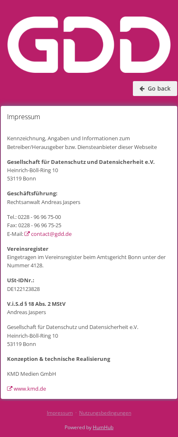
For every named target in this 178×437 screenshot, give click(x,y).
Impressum (60, 412)
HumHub (103, 427)
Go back (158, 88)
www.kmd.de (29, 388)
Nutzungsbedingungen (105, 412)
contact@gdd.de (51, 234)
